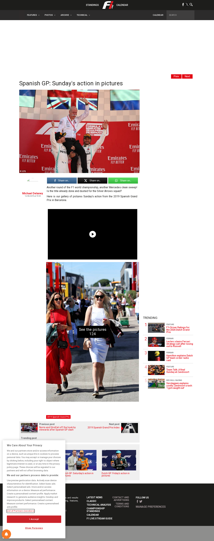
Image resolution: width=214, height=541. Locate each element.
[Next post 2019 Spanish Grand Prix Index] (109, 432)
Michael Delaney (32, 193)
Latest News (94, 497)
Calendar (122, 5)
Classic (91, 501)
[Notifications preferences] (6, 534)
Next (187, 76)
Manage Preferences (151, 506)
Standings (92, 5)
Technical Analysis (99, 504)
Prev (176, 76)
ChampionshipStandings (96, 509)
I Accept (34, 519)
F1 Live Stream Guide (99, 518)
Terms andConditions (122, 505)
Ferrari (170, 338)
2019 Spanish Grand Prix (58, 417)
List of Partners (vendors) (20, 511)
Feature (170, 324)
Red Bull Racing (174, 380)
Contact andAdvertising (120, 498)
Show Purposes (34, 528)
